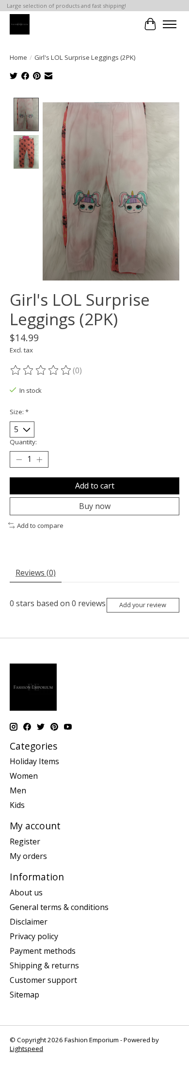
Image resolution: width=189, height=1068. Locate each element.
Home (18, 57)
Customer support (43, 980)
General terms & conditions (59, 907)
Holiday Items (34, 761)
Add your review (142, 604)
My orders (28, 856)
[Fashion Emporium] (20, 24)
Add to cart (94, 485)
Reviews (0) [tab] (36, 572)
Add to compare (40, 525)
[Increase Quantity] (39, 459)
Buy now (94, 506)
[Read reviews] (41, 370)
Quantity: (23, 442)
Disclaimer (28, 921)
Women (24, 775)
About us (26, 892)
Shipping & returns (44, 965)
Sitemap (24, 994)
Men (18, 790)
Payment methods (43, 950)
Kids (17, 805)
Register (25, 841)
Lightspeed (26, 1048)
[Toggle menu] (169, 24)
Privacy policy (34, 936)
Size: (19, 411)
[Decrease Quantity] (19, 459)
